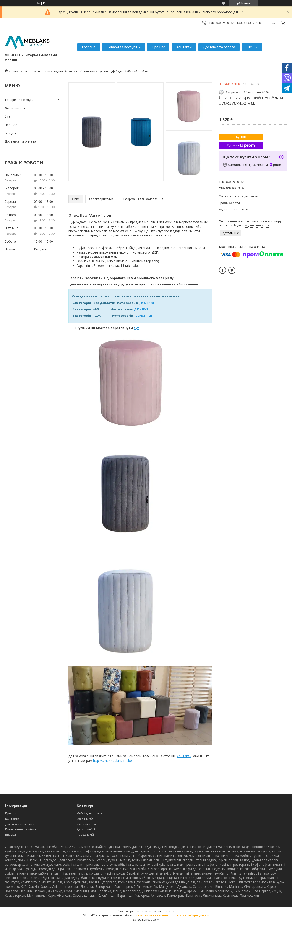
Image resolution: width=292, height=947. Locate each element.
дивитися (147, 302)
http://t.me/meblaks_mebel (113, 760)
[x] (231, 270)
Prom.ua (169, 911)
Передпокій (85, 834)
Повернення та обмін (20, 829)
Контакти (184, 47)
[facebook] (222, 270)
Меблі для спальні (89, 813)
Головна (88, 47)
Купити (241, 137)
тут (136, 328)
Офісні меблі (85, 819)
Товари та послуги (122, 47)
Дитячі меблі (86, 829)
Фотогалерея (15, 108)
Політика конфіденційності (191, 915)
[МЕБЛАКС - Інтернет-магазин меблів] (27, 42)
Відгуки (10, 133)
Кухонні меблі (86, 824)
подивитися (143, 315)
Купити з (233, 145)
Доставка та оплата (219, 47)
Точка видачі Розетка (60, 71)
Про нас (158, 47)
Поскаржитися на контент (152, 915)
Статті (10, 116)
